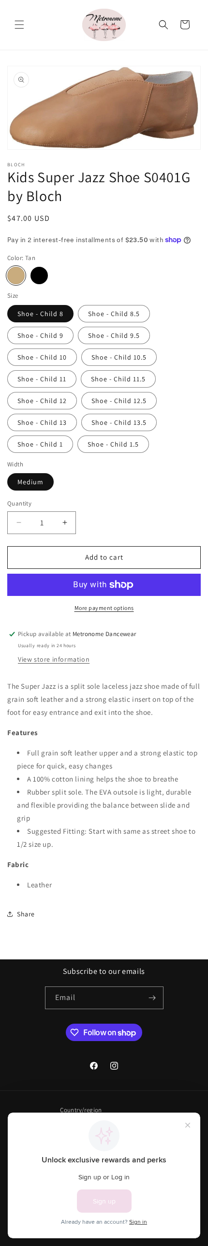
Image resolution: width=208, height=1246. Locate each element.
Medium (30, 482)
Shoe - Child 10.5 (119, 357)
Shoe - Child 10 (42, 357)
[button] (19, 24)
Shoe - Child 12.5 (119, 400)
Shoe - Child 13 (42, 422)
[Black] (39, 275)
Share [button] (26, 914)
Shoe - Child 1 (40, 444)
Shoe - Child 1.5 (113, 444)
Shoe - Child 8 (40, 313)
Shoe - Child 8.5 (114, 313)
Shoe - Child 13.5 (119, 422)
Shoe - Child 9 (40, 335)
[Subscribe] (152, 997)
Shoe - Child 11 (41, 379)
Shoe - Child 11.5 (118, 379)
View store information (53, 659)
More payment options (104, 607)
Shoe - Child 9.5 (114, 335)
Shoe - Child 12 (42, 400)
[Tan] (16, 275)
